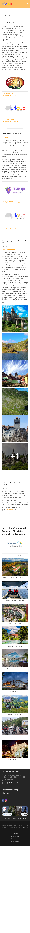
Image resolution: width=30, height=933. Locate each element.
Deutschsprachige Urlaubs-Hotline (15, 818)
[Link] (15, 82)
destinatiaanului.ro (7, 201)
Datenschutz (15, 839)
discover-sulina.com (7, 94)
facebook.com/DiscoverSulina (10, 95)
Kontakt (15, 513)
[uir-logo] (7, 3)
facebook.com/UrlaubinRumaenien (12, 121)
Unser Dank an (7, 796)
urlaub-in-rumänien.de (8, 119)
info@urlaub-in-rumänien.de (13, 783)
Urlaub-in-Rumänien (21, 808)
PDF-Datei (5, 137)
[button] (27, 4)
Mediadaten (10, 509)
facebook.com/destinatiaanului (11, 203)
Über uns (6, 793)
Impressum (15, 836)
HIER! (19, 303)
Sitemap (15, 833)
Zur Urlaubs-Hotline (9, 249)
